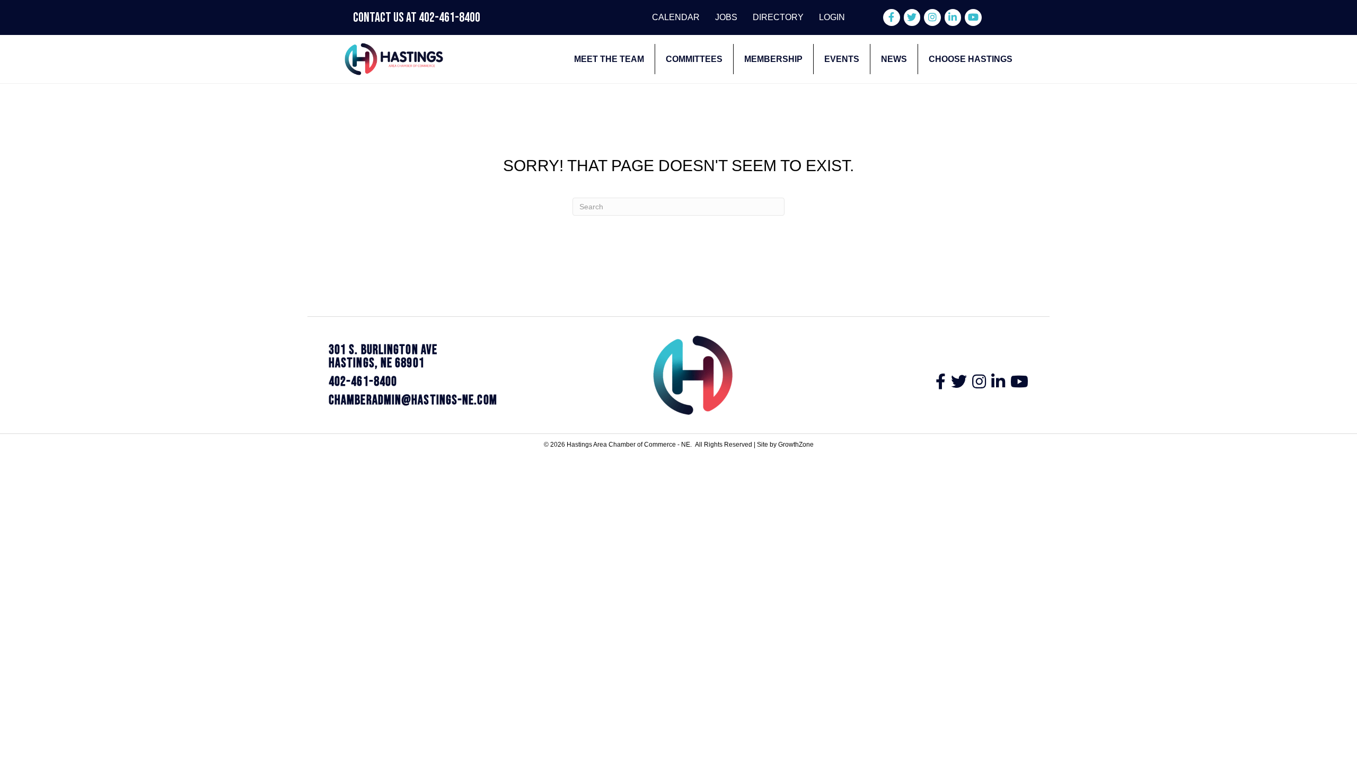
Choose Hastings (970, 59)
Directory (778, 17)
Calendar (676, 17)
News (894, 59)
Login (832, 17)
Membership (773, 59)
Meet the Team (609, 59)
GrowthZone (796, 444)
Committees (694, 59)
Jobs (726, 17)
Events (841, 59)
